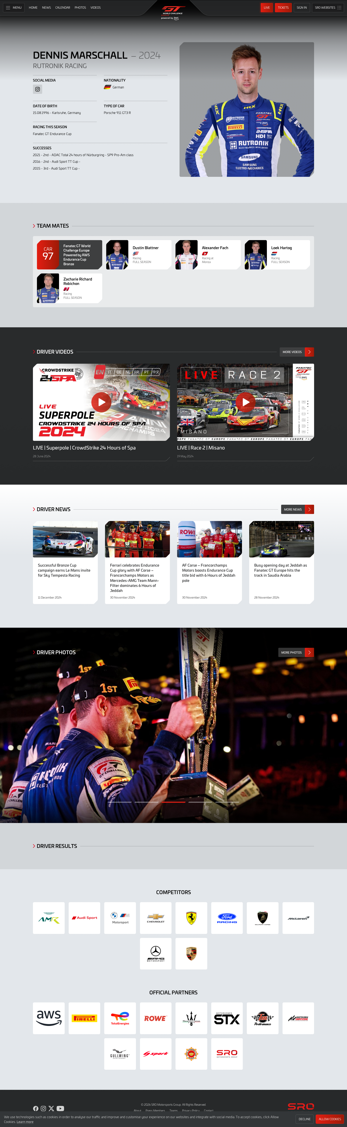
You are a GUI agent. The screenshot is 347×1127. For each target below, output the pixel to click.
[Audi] (84, 918)
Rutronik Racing (60, 65)
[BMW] (120, 918)
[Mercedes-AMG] (156, 954)
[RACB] (191, 1054)
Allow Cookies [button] (330, 1119)
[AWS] (49, 1018)
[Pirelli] (84, 1018)
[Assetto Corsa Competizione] (298, 1018)
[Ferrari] (191, 918)
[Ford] (227, 918)
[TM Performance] (263, 1018)
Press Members (155, 1111)
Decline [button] (305, 1119)
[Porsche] (191, 954)
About (137, 1111)
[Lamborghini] (263, 918)
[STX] (227, 1018)
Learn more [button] (25, 1121)
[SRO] (227, 1054)
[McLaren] (298, 918)
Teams (173, 1111)
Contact (208, 1111)
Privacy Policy (191, 1111)
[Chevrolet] (156, 918)
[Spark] (156, 1054)
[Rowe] (156, 1018)
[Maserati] (191, 1018)
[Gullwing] (120, 1054)
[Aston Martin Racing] (49, 918)
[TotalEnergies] (120, 1018)
